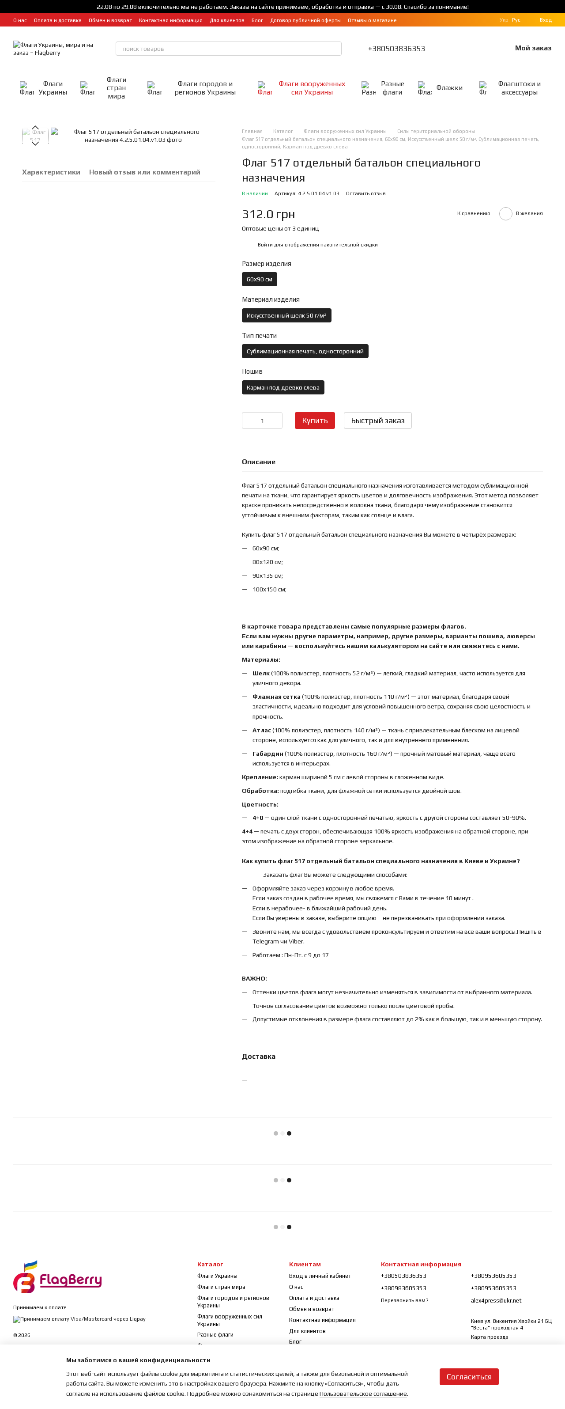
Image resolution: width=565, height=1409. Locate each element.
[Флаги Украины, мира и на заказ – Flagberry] (57, 1276)
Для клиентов (227, 20)
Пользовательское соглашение (363, 1393)
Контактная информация (171, 20)
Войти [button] (265, 245)
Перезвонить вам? (405, 1300)
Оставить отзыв (366, 193)
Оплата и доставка (58, 20)
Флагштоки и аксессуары (519, 88)
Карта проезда (489, 1337)
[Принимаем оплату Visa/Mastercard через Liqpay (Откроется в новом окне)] (79, 1319)
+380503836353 (396, 49)
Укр (504, 20)
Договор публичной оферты (305, 20)
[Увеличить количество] (276, 420)
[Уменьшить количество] (248, 420)
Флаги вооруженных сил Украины (312, 88)
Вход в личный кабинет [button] (320, 1276)
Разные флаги (392, 88)
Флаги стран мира (116, 88)
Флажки (450, 87)
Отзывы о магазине (372, 20)
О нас (20, 20)
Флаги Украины (52, 88)
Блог (257, 20)
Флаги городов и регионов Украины (205, 88)
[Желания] (482, 49)
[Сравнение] (459, 49)
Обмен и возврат (110, 20)
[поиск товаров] (335, 49)
